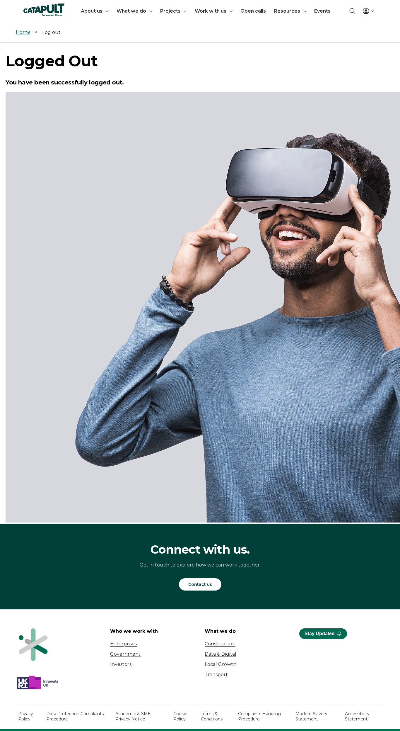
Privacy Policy (25, 716)
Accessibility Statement (357, 716)
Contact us (200, 584)
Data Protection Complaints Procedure (75, 716)
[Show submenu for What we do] (150, 11)
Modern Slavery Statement (311, 716)
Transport (216, 674)
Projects (170, 11)
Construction (220, 644)
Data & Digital (220, 654)
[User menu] (368, 11)
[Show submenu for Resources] (304, 11)
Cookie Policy (180, 716)
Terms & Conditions (212, 716)
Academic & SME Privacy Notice (133, 716)
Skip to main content (28, 7)
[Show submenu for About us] (107, 11)
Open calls (253, 11)
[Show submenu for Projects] (185, 11)
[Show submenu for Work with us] (231, 11)
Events (322, 11)
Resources (287, 11)
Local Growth (220, 664)
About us (91, 11)
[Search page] (352, 11)
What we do (131, 11)
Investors (120, 664)
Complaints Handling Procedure (259, 716)
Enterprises (123, 644)
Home (23, 32)
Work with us (210, 11)
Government (125, 654)
